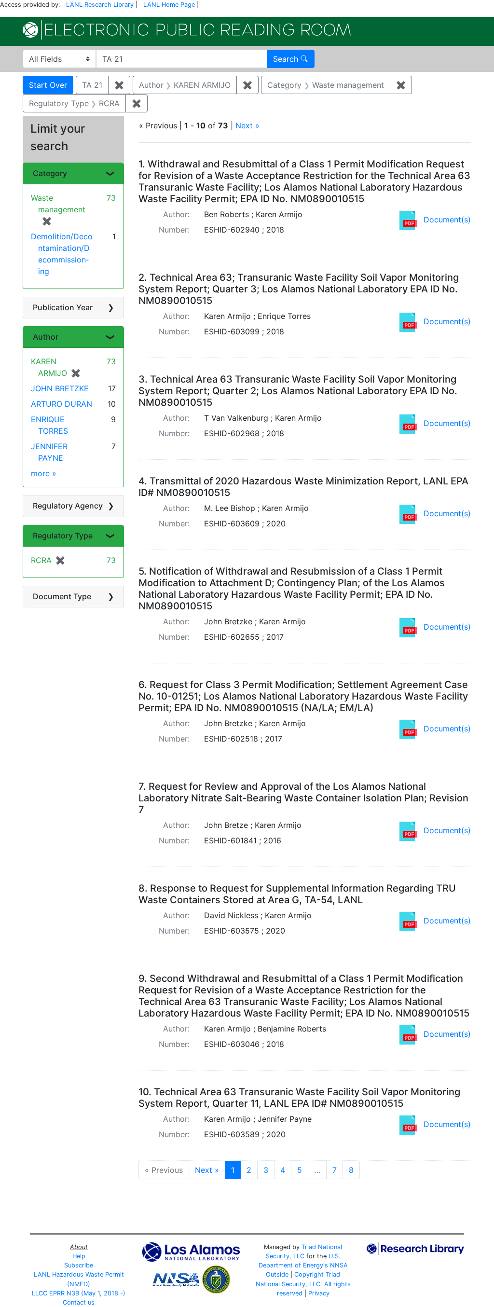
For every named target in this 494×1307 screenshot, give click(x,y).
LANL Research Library (100, 4)
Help (78, 1256)
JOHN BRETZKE (60, 388)
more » (43, 473)
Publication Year (63, 307)
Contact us (79, 1302)
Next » (247, 125)
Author (45, 337)
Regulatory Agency (68, 505)
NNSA (339, 1265)
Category (50, 173)
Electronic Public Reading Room (187, 30)
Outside (277, 1274)
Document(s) (447, 219)
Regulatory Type (63, 535)
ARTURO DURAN (61, 404)
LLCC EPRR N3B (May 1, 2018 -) (78, 1293)
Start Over (48, 85)
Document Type (62, 596)
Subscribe (78, 1265)
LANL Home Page (169, 4)
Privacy (318, 1293)
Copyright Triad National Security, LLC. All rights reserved (303, 1283)
